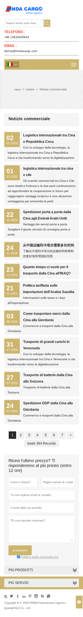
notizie (30, 89)
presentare (20, 550)
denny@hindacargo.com (20, 51)
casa (17, 89)
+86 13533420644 (16, 37)
